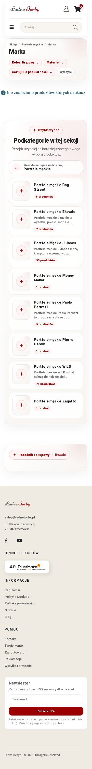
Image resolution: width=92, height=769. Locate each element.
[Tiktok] (33, 541)
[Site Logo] (24, 9)
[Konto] (67, 9)
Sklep (13, 44)
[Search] (75, 27)
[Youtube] (19, 541)
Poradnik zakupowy (34, 455)
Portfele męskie (32, 44)
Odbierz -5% (46, 711)
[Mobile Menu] (12, 27)
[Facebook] (6, 541)
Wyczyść (66, 72)
